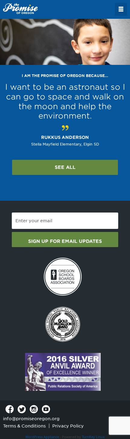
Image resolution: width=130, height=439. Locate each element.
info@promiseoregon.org (31, 418)
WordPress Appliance (42, 436)
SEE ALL (65, 167)
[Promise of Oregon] (20, 9)
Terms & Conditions (24, 426)
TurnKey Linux (93, 436)
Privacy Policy (68, 426)
